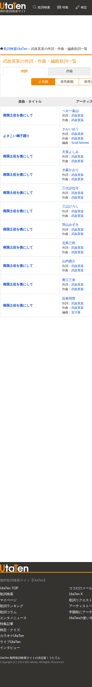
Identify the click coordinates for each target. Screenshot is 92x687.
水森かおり (70, 170)
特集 (65, 7)
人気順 (43, 81)
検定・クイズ (10, 630)
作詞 (24, 71)
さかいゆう (70, 129)
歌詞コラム (8, 612)
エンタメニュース (13, 618)
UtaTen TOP (9, 588)
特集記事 (6, 624)
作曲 (69, 71)
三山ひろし (70, 206)
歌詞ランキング (11, 606)
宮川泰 (75, 312)
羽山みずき (70, 225)
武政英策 (77, 115)
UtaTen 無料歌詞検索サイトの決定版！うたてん (30, 657)
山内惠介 (68, 261)
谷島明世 (68, 298)
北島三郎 (68, 243)
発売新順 (67, 81)
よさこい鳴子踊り (16, 136)
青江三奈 (68, 280)
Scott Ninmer (80, 142)
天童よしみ (70, 152)
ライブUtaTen (10, 642)
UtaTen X (76, 594)
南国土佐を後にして (18, 115)
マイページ (8, 600)
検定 (83, 7)
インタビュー (10, 648)
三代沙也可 (70, 188)
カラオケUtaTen (12, 636)
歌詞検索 (43, 7)
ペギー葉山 (70, 111)
